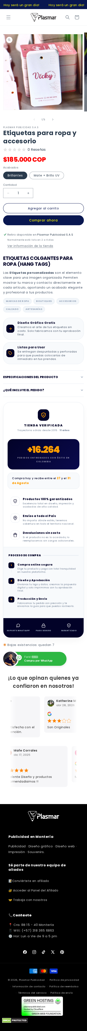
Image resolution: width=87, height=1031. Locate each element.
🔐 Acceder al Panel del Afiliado (33, 890)
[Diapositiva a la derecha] (52, 119)
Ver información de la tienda (30, 246)
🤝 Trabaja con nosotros (27, 900)
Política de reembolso (64, 986)
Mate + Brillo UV (47, 175)
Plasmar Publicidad (32, 980)
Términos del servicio (32, 992)
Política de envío (61, 992)
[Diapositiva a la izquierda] (34, 119)
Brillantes (15, 175)
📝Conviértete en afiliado (28, 881)
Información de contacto (28, 986)
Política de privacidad (64, 980)
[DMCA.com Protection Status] (15, 1022)
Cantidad (10, 185)
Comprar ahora (43, 220)
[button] (8, 17)
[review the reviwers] (47, 715)
